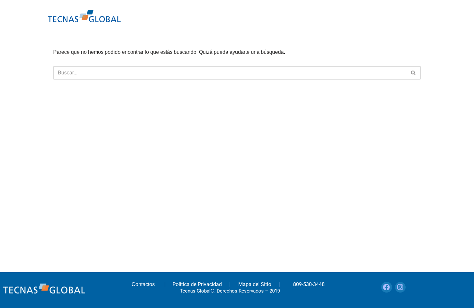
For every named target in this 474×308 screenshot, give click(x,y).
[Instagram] (400, 287)
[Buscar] (413, 73)
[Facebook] (386, 287)
